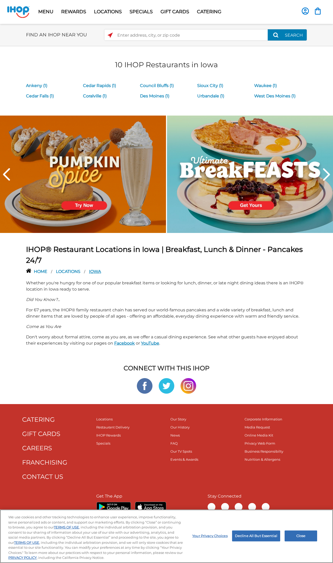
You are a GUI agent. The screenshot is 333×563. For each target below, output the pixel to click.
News (175, 435)
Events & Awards (184, 459)
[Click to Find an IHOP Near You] (110, 35)
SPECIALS (141, 12)
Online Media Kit (259, 435)
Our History (180, 427)
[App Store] (150, 507)
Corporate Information (263, 419)
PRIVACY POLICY (22, 557)
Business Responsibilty (264, 451)
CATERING (209, 12)
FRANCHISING (44, 462)
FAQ (174, 443)
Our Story (178, 419)
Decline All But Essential (256, 536)
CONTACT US (42, 476)
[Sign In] (305, 11)
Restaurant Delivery (113, 427)
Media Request (257, 427)
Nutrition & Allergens (262, 459)
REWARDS (73, 12)
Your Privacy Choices (210, 536)
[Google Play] (113, 507)
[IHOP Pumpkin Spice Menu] (83, 173)
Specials (103, 443)
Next (326, 174)
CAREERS (37, 448)
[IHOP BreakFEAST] (250, 173)
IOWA (95, 271)
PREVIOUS (6, 174)
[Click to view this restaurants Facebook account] (144, 385)
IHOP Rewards (108, 435)
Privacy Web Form (260, 443)
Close (301, 536)
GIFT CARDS (175, 12)
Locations (68, 271)
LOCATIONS (108, 12)
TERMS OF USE (66, 527)
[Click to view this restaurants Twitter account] (166, 385)
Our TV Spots (181, 451)
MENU (45, 12)
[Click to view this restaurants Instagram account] (188, 385)
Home (41, 271)
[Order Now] (317, 11)
